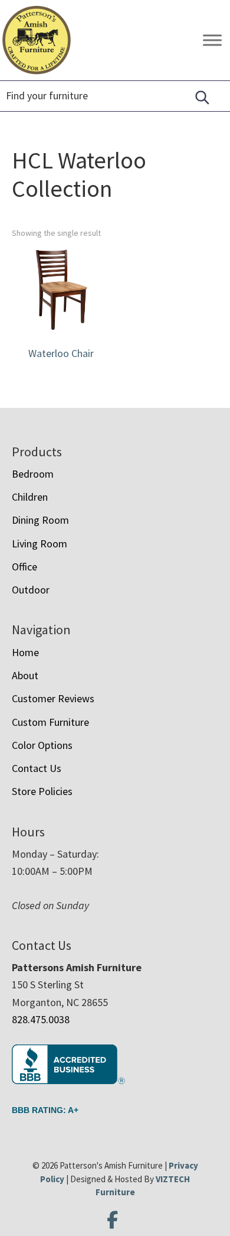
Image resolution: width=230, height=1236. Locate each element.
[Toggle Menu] (212, 40)
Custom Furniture (50, 722)
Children (30, 497)
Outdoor (31, 589)
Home (25, 652)
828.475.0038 (41, 1019)
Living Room (39, 543)
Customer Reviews (53, 698)
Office (24, 566)
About (25, 675)
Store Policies (42, 791)
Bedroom (33, 474)
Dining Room (40, 520)
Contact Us (36, 768)
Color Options (42, 745)
